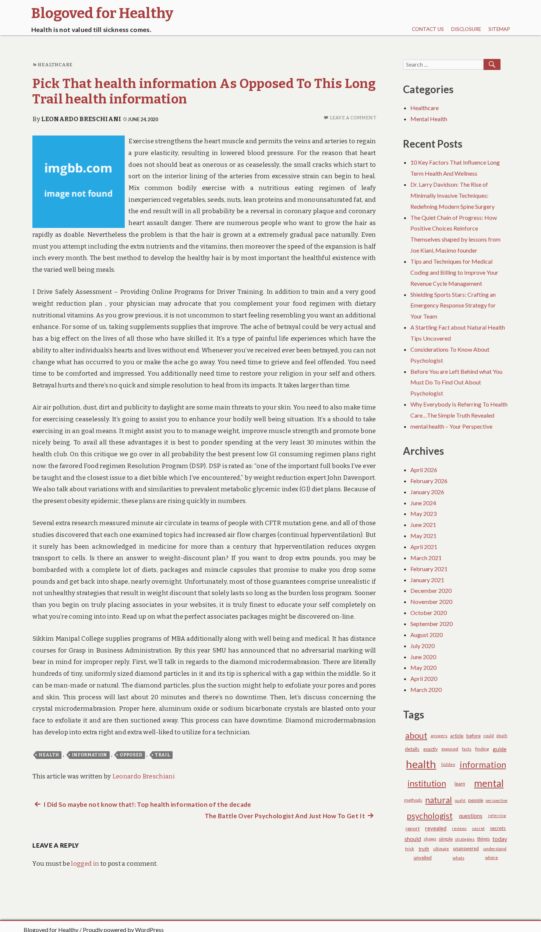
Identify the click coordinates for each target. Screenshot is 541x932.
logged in (85, 864)
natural (438, 800)
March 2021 (426, 557)
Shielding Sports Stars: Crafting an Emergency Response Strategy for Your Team (453, 305)
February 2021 (429, 568)
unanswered (466, 848)
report (413, 828)
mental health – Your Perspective (451, 426)
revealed (435, 828)
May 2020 (423, 667)
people (475, 800)
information (89, 754)
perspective (496, 800)
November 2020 (431, 601)
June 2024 (423, 502)
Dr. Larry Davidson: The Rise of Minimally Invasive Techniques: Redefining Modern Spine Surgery (452, 195)
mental (489, 783)
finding (482, 749)
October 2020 (428, 612)
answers (439, 735)
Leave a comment (353, 117)
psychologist (430, 816)
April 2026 (423, 469)
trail (162, 754)
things (483, 839)
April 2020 (423, 678)
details (412, 749)
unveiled (423, 858)
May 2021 (423, 535)
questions (470, 816)
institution (427, 783)
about (416, 735)
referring (497, 815)
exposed (449, 749)
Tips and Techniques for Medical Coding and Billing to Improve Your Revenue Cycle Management (454, 272)
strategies (465, 839)
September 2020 (431, 623)
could (488, 735)
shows (430, 838)
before (473, 736)
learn (460, 784)
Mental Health (428, 118)
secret (478, 828)
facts (466, 749)
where (491, 857)
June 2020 (423, 656)
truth (423, 849)
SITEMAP (499, 29)
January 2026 (427, 491)
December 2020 (431, 590)
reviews (459, 828)
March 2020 (426, 689)
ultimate (441, 848)
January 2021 (427, 579)
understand (494, 848)
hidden (448, 764)
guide (499, 749)
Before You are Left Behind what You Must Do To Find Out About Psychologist (456, 382)
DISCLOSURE (466, 29)
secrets (498, 828)
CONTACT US (428, 29)
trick (409, 848)
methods (413, 800)
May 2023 (423, 513)
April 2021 (423, 546)
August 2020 (426, 634)
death (502, 735)
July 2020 (422, 645)
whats (458, 857)
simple (446, 839)
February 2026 (429, 480)
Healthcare (55, 64)
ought (460, 800)
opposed (131, 754)
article (456, 736)
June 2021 (423, 524)
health (49, 754)
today (499, 839)
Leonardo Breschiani (81, 119)
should (412, 839)
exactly (430, 749)
